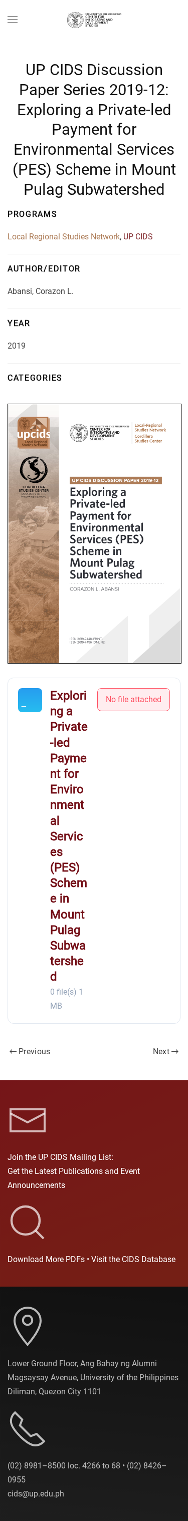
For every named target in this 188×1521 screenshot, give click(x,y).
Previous (35, 1051)
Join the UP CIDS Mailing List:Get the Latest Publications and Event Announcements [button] (74, 1171)
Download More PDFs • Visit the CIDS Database (91, 1259)
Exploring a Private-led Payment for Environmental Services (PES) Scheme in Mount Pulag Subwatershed (69, 836)
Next (161, 1051)
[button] (13, 20)
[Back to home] (94, 20)
